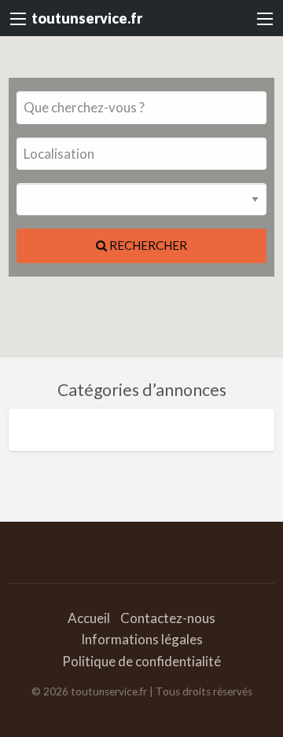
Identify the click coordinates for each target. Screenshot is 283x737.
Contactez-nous (167, 618)
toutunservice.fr (86, 18)
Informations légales (142, 639)
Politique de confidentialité (141, 661)
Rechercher (147, 245)
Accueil (89, 618)
